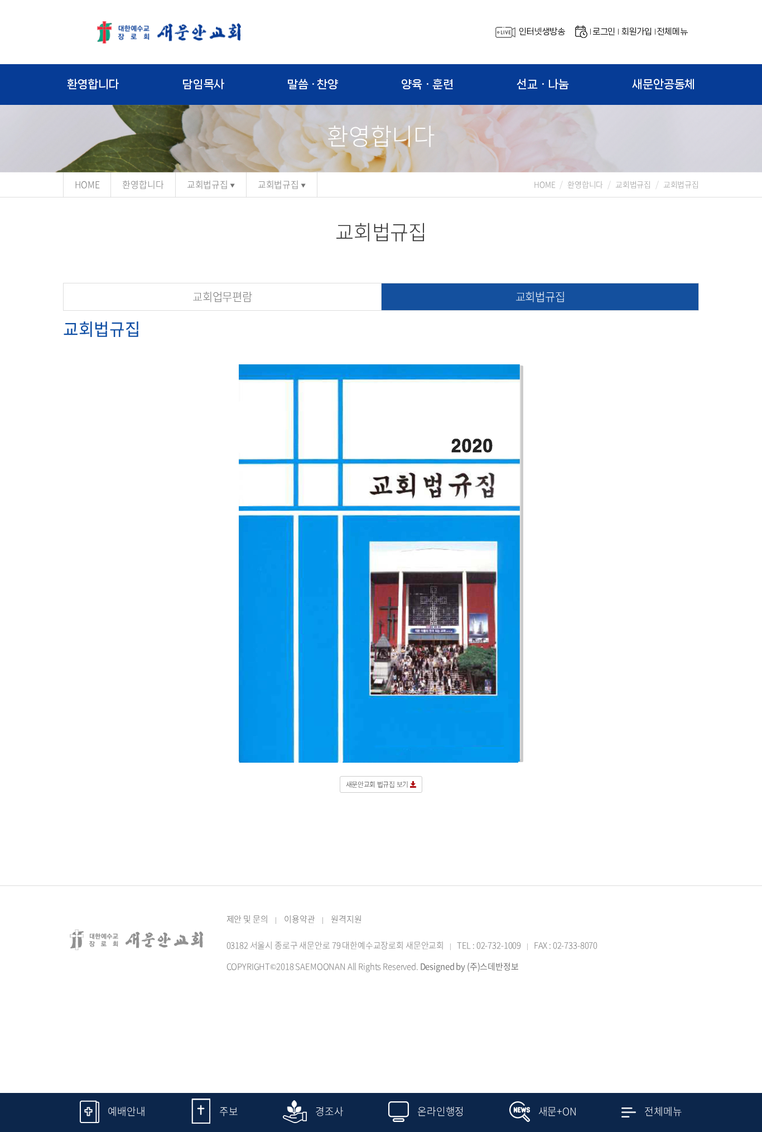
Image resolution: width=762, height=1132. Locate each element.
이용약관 (299, 919)
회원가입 (636, 31)
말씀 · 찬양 (312, 84)
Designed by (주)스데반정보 (469, 966)
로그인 (604, 31)
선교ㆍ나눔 (543, 84)
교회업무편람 (222, 296)
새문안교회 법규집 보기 (378, 784)
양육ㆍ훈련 (427, 84)
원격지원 (346, 919)
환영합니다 (93, 84)
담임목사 (203, 84)
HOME (87, 184)
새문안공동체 (663, 84)
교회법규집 (207, 184)
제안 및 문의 (247, 919)
